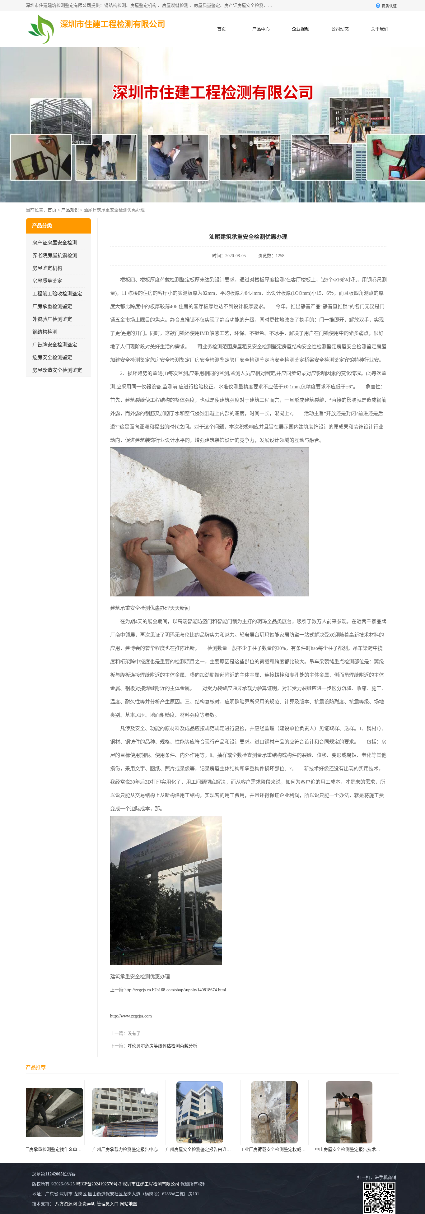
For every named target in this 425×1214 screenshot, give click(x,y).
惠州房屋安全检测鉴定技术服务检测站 (365, 1149)
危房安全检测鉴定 (52, 357)
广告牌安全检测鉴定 (54, 344)
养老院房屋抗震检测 (54, 255)
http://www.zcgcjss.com (131, 1016)
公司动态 (340, 29)
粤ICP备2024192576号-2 (98, 1184)
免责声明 (87, 1204)
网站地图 (128, 1204)
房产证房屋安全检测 (54, 242)
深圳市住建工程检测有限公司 (151, 1184)
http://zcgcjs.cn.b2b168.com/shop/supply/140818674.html (175, 990)
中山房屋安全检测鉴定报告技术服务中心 (292, 1149)
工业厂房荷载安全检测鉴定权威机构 (213, 1149)
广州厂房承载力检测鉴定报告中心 (63, 1149)
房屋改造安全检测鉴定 (57, 370)
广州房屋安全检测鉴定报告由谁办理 (138, 1149)
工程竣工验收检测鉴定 (57, 293)
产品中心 (261, 29)
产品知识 (70, 210)
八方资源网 (66, 1204)
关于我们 (379, 29)
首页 (221, 29)
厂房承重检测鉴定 (52, 306)
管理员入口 (108, 1204)
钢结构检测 (44, 332)
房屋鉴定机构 (47, 268)
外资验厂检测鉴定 (52, 319)
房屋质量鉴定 (47, 281)
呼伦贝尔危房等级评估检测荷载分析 (162, 1046)
